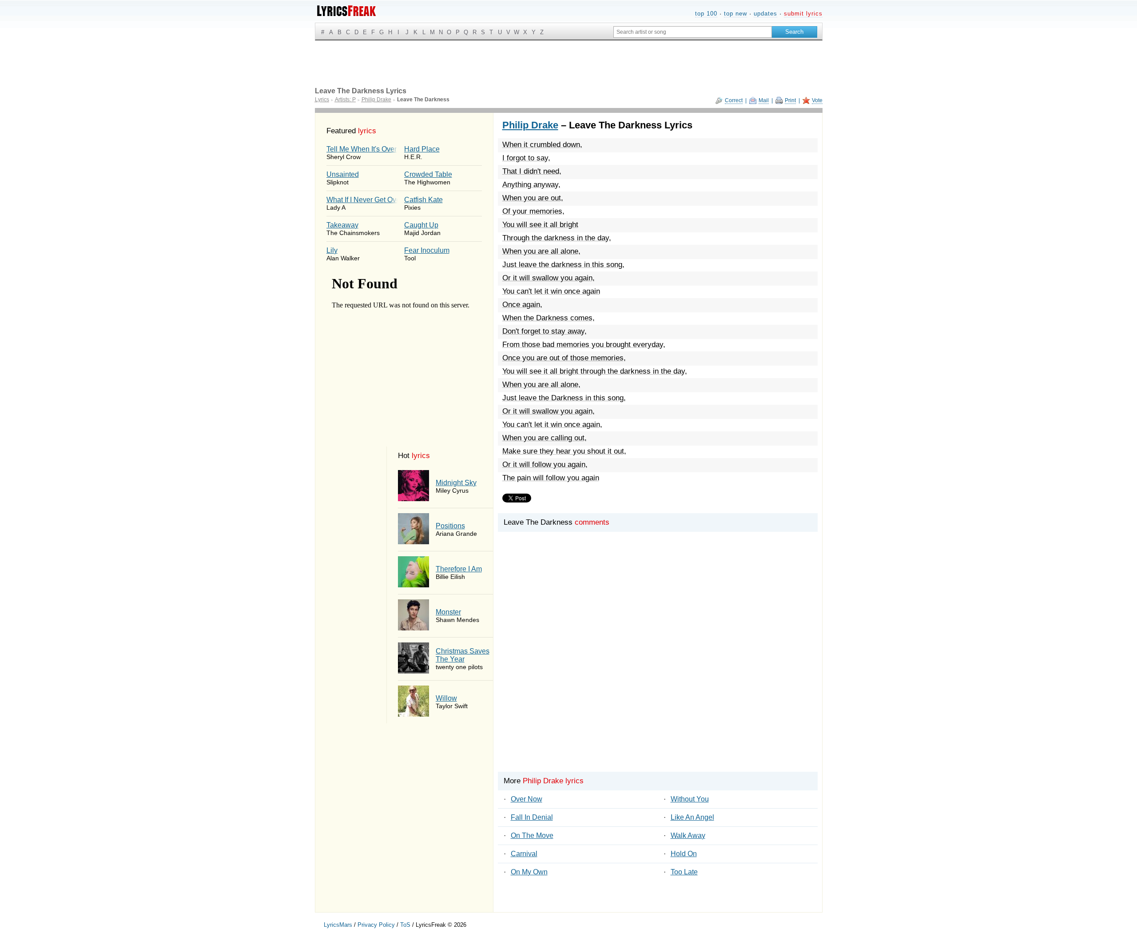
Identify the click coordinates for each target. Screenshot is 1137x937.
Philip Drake (530, 125)
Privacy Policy (376, 924)
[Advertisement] (658, 667)
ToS (405, 924)
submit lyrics (803, 13)
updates (765, 13)
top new (735, 13)
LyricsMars (338, 924)
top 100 (706, 13)
